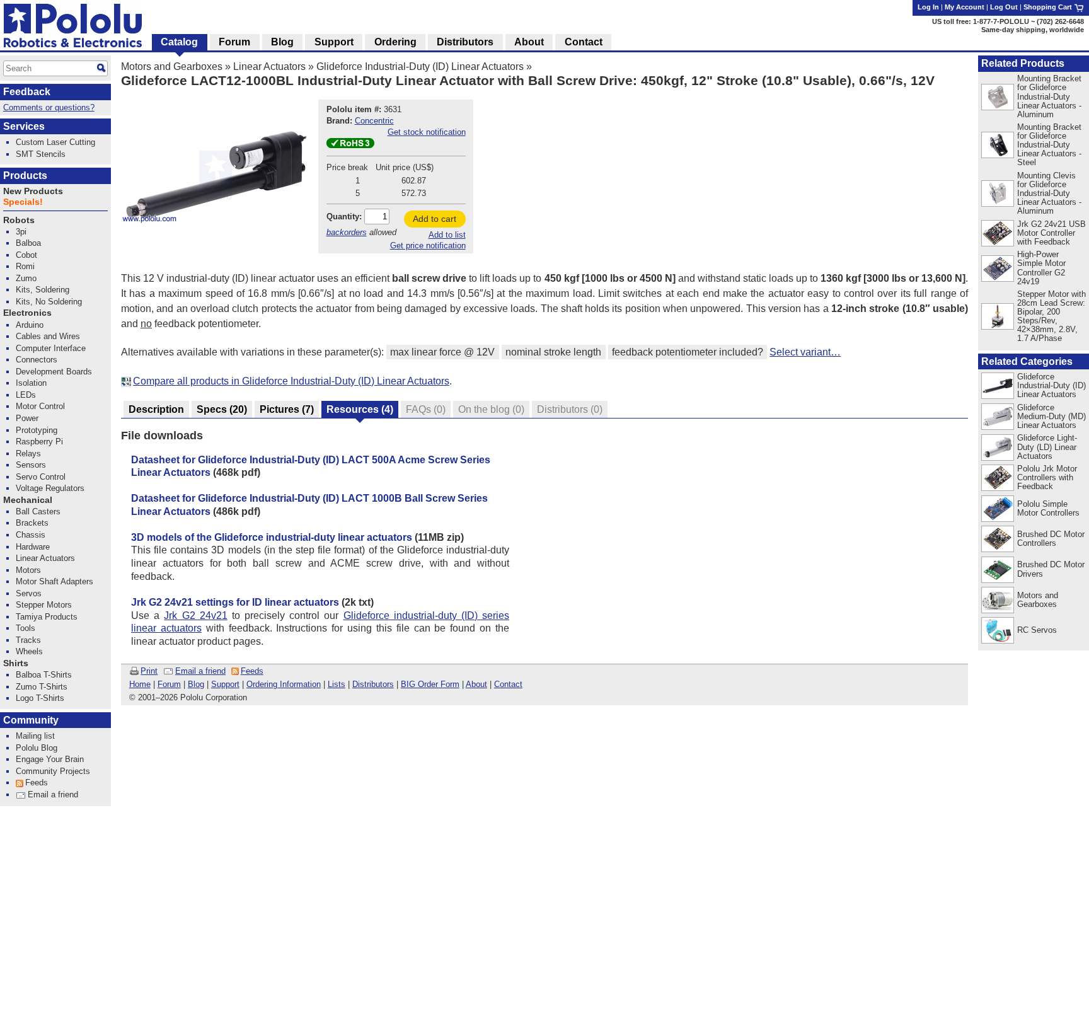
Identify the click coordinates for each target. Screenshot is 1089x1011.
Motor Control (40, 406)
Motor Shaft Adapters (54, 581)
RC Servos (1037, 630)
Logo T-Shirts (40, 698)
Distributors (373, 684)
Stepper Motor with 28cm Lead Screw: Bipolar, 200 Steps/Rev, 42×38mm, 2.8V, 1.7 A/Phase (1051, 316)
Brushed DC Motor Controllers (1051, 538)
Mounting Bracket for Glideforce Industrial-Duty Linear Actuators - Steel (1049, 144)
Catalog (179, 42)
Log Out (1004, 7)
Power (27, 418)
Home (140, 684)
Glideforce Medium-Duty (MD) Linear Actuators (1051, 416)
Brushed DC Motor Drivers (1051, 569)
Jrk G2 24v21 (195, 615)
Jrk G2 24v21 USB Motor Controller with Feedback (1051, 232)
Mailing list (35, 736)
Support (225, 684)
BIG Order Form (430, 684)
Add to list (447, 235)
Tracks (28, 640)
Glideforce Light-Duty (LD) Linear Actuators (1047, 446)
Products (25, 175)
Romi (25, 266)
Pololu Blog (36, 748)
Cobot (26, 255)
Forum (169, 684)
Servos (29, 593)
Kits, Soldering (42, 289)
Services (24, 126)
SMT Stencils (41, 154)
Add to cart (434, 219)
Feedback (26, 91)
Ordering (395, 42)
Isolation (31, 383)
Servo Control (41, 477)
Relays (28, 453)
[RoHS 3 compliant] (350, 145)
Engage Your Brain (50, 759)
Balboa (28, 243)
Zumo (26, 278)
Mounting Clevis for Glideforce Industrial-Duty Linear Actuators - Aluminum (1049, 193)
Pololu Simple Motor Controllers (1048, 508)
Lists (336, 684)
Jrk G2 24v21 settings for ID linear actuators (235, 602)
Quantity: (344, 216)
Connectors (36, 359)
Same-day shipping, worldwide (1032, 29)
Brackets (32, 523)
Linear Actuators (269, 66)
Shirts (15, 663)
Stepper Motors (44, 604)
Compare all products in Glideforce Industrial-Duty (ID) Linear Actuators (291, 381)
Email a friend (200, 671)
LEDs (26, 395)
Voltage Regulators (50, 488)
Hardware (33, 547)
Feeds (252, 671)
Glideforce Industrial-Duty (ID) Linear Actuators (420, 66)
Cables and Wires (48, 336)
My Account (964, 7)
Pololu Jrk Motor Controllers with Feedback (1047, 477)
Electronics (27, 313)
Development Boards (54, 371)
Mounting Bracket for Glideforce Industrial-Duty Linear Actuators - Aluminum (1049, 96)
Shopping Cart (1048, 7)
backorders (346, 232)
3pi (21, 231)
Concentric (374, 120)
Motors (28, 570)
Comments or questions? (49, 107)
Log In (928, 7)
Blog (196, 684)
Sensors (31, 465)
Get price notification (428, 245)
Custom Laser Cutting (55, 142)
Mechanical (27, 500)
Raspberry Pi (39, 441)
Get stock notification (427, 132)
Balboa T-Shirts (44, 674)
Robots (19, 220)
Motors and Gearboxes (171, 66)
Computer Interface (51, 348)
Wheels (29, 651)
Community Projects (53, 771)
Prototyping (36, 430)
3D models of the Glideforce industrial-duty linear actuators (271, 537)
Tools (25, 628)
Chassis (30, 535)
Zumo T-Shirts (41, 686)
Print (149, 671)
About (476, 684)
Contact (508, 684)
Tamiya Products (47, 616)
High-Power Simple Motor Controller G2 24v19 (1041, 268)
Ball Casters (38, 511)
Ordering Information (283, 684)
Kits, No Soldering (49, 301)
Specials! (23, 202)
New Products (33, 191)
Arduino (29, 325)
